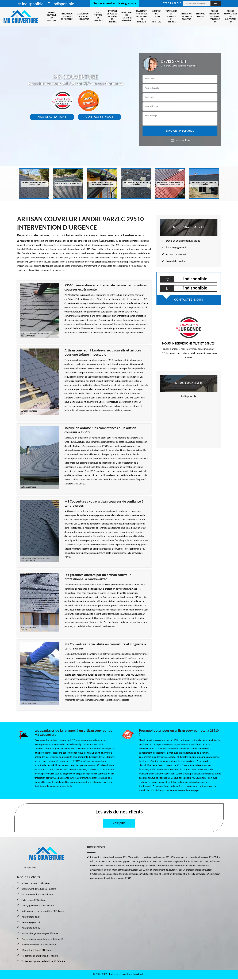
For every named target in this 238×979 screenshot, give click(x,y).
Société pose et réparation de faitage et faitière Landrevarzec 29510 (179, 874)
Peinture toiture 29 (30, 928)
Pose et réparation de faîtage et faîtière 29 (214, 16)
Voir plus (119, 823)
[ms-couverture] (21, 17)
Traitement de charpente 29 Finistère (171, 16)
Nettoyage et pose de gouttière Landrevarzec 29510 (142, 861)
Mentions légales (136, 974)
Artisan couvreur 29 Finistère (51, 16)
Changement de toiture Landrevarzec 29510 (193, 857)
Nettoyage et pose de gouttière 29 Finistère (112, 16)
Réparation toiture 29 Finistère (186, 16)
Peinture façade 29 (200, 16)
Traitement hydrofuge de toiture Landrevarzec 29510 (150, 865)
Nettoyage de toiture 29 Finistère (126, 16)
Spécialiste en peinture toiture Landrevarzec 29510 (121, 874)
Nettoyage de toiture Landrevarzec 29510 (188, 861)
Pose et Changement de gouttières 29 (39, 933)
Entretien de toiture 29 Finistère (156, 16)
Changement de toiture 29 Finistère (83, 16)
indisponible (32, 4)
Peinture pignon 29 (30, 922)
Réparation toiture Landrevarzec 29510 (109, 857)
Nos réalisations (52, 117)
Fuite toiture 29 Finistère (98, 16)
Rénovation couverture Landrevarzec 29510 (150, 857)
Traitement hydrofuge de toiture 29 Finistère (141, 16)
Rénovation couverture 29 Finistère (67, 16)
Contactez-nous (99, 117)
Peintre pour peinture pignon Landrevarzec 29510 (120, 870)
